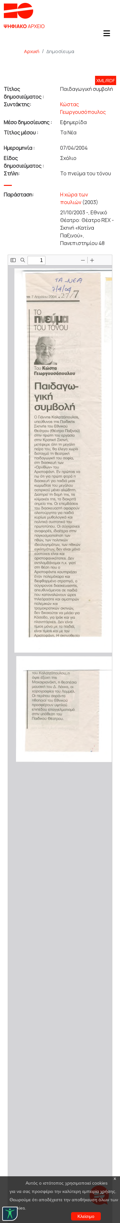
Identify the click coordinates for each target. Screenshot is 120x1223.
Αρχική (31, 51)
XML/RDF (105, 80)
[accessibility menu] (10, 1214)
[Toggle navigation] (106, 35)
